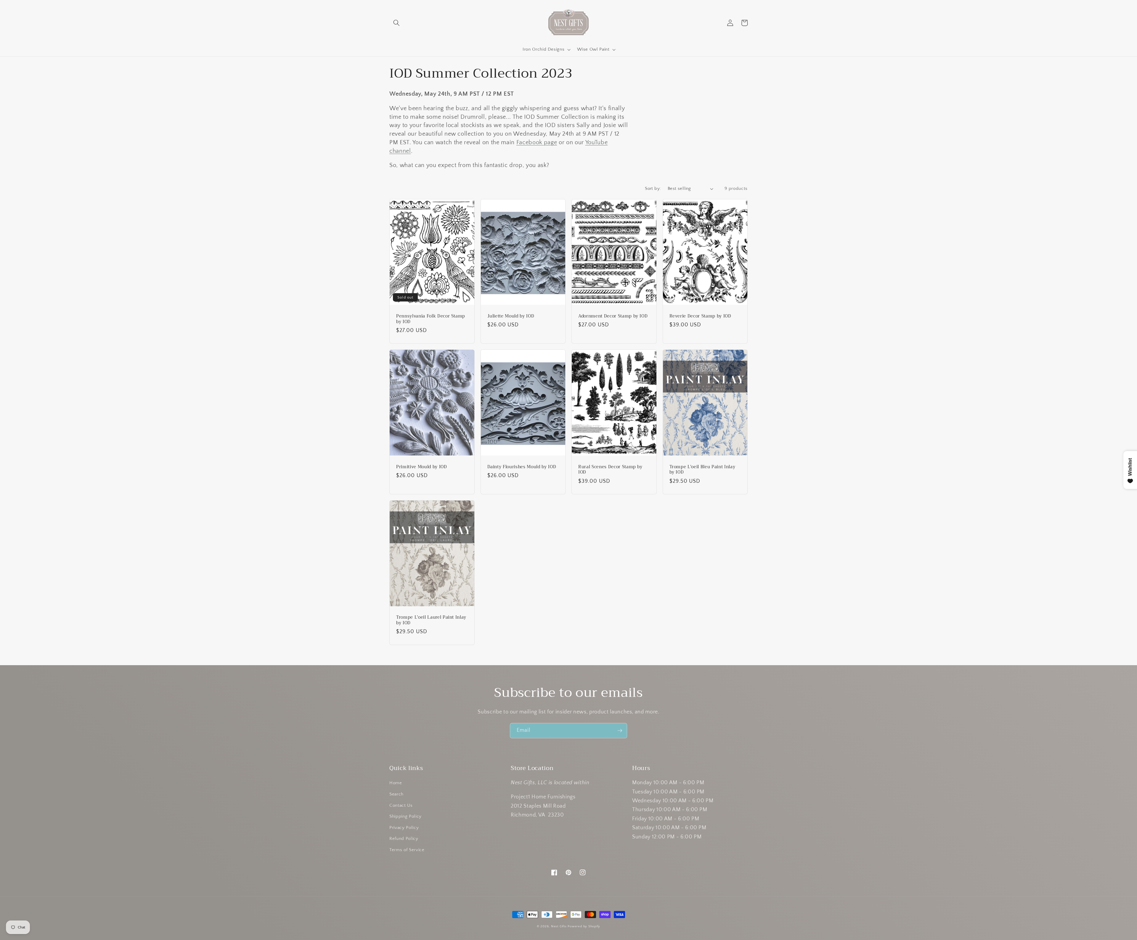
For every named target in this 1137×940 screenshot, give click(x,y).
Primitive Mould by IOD (421, 467)
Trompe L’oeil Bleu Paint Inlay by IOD (702, 469)
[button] (396, 23)
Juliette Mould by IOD (510, 316)
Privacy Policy (404, 827)
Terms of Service (407, 849)
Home (395, 782)
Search (396, 794)
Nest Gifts (559, 926)
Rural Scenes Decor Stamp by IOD (610, 469)
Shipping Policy (405, 816)
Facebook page (536, 142)
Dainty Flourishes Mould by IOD (521, 467)
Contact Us (401, 805)
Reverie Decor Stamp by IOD (700, 316)
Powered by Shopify (584, 926)
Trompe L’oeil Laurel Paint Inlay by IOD (431, 620)
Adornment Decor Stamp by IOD (613, 316)
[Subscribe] (620, 730)
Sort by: (653, 188)
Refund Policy (403, 838)
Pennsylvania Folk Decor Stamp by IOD (430, 319)
